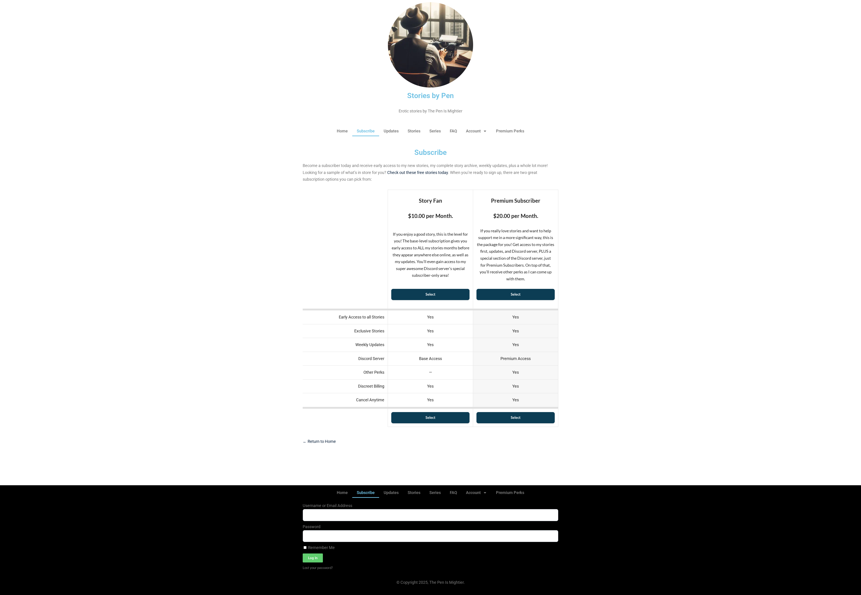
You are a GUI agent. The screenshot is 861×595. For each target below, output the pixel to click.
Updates (391, 131)
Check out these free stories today (417, 172)
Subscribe (366, 131)
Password (311, 526)
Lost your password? (318, 568)
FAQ (453, 131)
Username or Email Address (327, 505)
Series (435, 131)
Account (473, 131)
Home (342, 131)
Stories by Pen (430, 95)
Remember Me (321, 547)
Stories (414, 131)
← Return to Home (319, 441)
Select (430, 294)
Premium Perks (510, 131)
